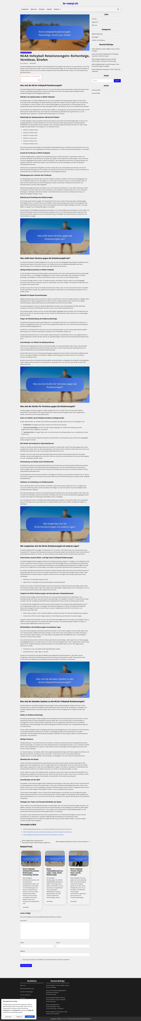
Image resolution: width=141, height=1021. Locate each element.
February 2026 (96, 90)
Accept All (30, 1016)
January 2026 (96, 93)
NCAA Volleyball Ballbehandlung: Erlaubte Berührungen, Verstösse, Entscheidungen (56, 999)
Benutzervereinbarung (27, 988)
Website (22, 951)
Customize (8, 1016)
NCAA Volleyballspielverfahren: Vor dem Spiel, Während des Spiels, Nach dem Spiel (47, 829)
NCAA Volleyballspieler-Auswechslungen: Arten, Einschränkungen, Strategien (55, 1006)
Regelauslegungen (26, 52)
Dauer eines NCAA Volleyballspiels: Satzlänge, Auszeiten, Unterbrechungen (56, 992)
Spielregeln (95, 37)
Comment (23, 920)
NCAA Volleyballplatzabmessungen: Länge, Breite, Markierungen (55, 872)
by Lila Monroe (24, 63)
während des (33, 565)
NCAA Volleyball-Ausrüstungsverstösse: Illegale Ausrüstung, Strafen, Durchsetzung (47, 832)
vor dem (31, 275)
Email (58, 942)
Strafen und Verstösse (98, 40)
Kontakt (49, 9)
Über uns (34, 9)
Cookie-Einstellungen (26, 991)
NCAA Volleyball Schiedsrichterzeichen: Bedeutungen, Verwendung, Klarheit (31, 872)
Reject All (19, 1016)
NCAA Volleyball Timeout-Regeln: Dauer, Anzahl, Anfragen (76, 872)
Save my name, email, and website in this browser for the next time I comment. (46, 959)
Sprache (56, 9)
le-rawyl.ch (70, 3)
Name (22, 942)
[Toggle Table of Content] (38, 80)
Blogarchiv (25, 9)
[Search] (118, 9)
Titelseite (42, 9)
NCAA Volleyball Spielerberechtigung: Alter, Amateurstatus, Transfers (43, 834)
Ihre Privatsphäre (25, 995)
